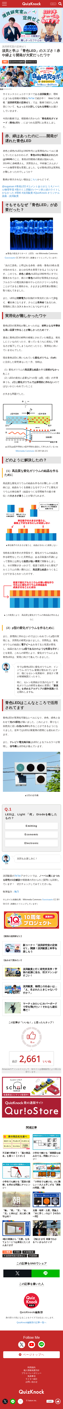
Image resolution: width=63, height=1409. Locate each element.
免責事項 (31, 1376)
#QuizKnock (40, 193)
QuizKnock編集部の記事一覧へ (31, 1322)
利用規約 (31, 1367)
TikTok (31, 98)
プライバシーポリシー (31, 1373)
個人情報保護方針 (31, 1370)
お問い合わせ (31, 1382)
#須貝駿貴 (27, 193)
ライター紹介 (31, 1379)
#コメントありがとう (38, 186)
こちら (33, 179)
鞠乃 (16, 891)
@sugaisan (8, 186)
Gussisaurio (10, 258)
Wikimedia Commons (25, 451)
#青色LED (20, 186)
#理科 (18, 193)
